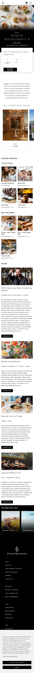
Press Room (9, 607)
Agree (17, 667)
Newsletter (9, 618)
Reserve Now (7, 336)
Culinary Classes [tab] (7, 163)
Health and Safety (11, 572)
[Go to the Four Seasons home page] (3, 2)
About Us (8, 565)
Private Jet (9, 628)
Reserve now (7, 502)
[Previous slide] (12, 152)
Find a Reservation (11, 593)
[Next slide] (22, 152)
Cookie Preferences (17, 662)
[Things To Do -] (10, 522)
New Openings (10, 611)
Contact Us (24, 45)
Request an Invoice (11, 589)
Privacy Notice (6, 656)
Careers (8, 575)
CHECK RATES (10, 69)
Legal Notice (14, 656)
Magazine (8, 614)
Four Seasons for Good (13, 568)
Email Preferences (11, 596)
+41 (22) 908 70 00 (12, 45)
